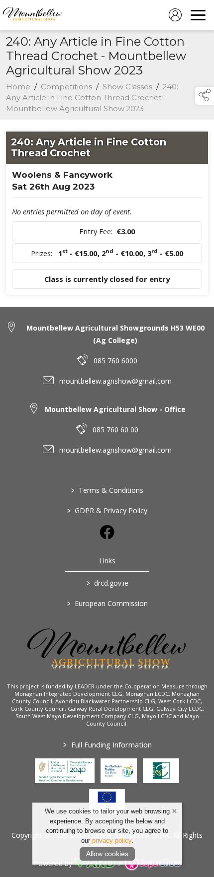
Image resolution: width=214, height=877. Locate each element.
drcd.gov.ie (107, 583)
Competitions (66, 86)
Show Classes (127, 86)
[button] (204, 96)
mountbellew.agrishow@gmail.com (115, 381)
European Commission (107, 603)
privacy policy (111, 840)
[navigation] (198, 14)
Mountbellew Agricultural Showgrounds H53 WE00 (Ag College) (115, 334)
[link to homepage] (32, 15)
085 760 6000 (115, 360)
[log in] (175, 15)
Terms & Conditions (107, 490)
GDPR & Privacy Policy (107, 510)
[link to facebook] (107, 532)
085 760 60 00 (115, 429)
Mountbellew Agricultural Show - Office (115, 409)
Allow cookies (107, 854)
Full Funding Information (107, 744)
